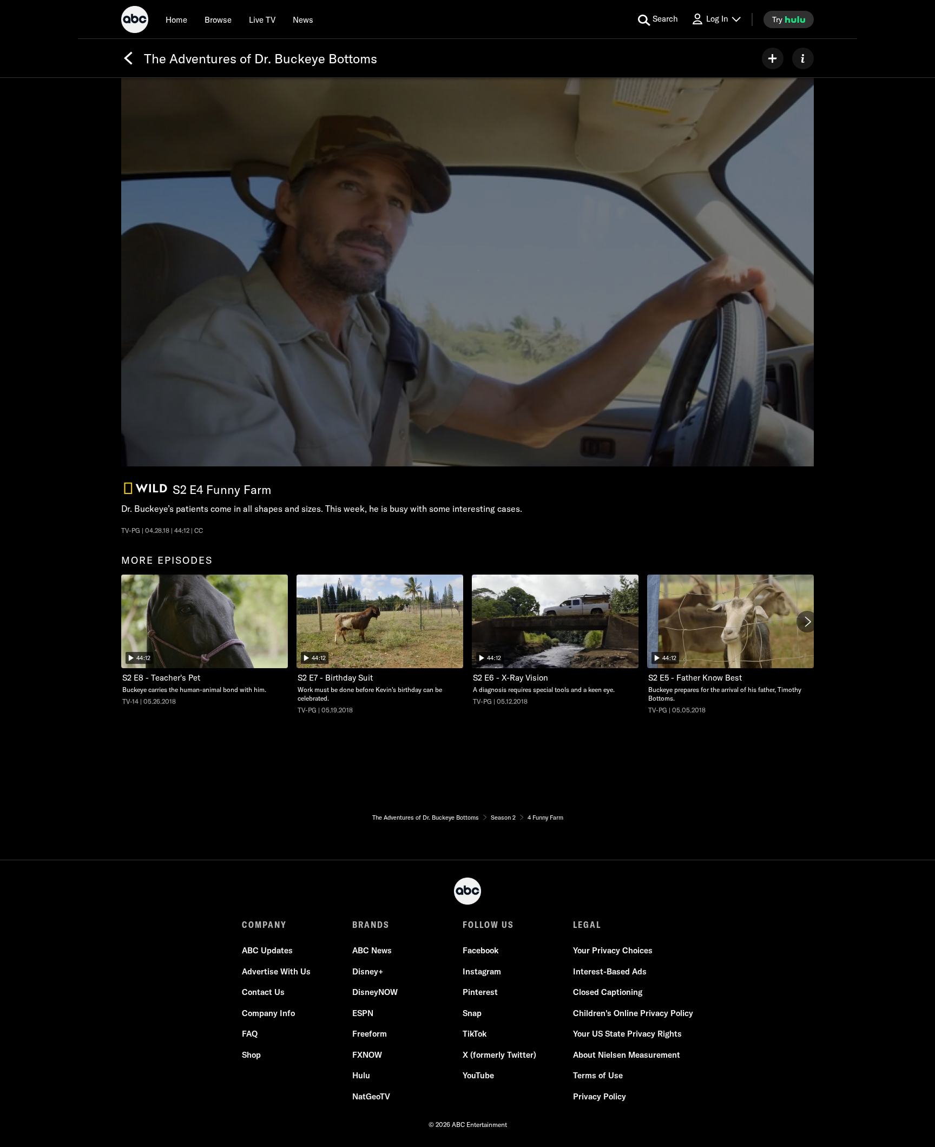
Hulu (361, 1075)
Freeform (369, 1034)
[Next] (807, 621)
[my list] (772, 58)
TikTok (474, 1034)
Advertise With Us (276, 971)
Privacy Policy (599, 1096)
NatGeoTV (371, 1096)
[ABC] (134, 21)
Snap (472, 1013)
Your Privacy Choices (613, 950)
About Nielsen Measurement (626, 1055)
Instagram (482, 971)
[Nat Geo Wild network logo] (145, 488)
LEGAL (587, 925)
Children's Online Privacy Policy (633, 1013)
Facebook (480, 950)
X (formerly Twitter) (499, 1055)
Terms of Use (598, 1075)
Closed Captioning (607, 992)
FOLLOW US (488, 925)
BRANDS (371, 925)
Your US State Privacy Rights (627, 1034)
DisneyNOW (375, 992)
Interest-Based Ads (610, 971)
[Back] (128, 58)
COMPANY (264, 925)
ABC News (372, 950)
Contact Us (263, 992)
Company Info (268, 1013)
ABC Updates (267, 950)
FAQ (250, 1034)
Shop (251, 1055)
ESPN (362, 1013)
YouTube (478, 1075)
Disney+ (367, 971)
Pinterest (480, 992)
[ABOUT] (803, 58)
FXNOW (367, 1055)
